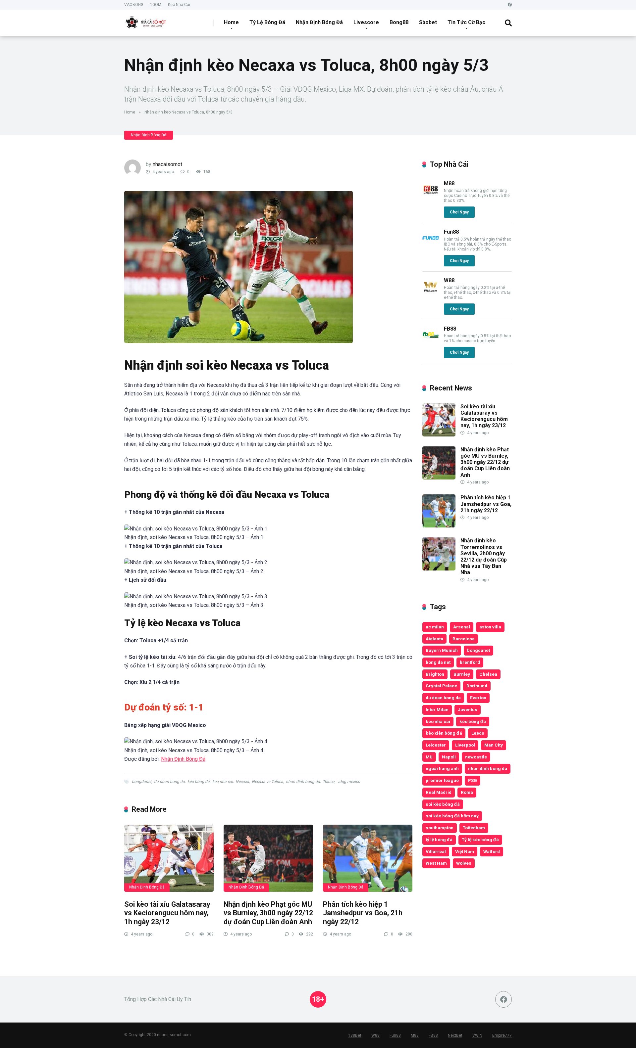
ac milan (435, 626)
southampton (439, 827)
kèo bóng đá (198, 781)
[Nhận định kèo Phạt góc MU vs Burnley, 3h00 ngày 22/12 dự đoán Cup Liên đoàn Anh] (268, 858)
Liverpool (465, 745)
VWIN (477, 1035)
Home (231, 22)
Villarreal (436, 851)
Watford (491, 851)
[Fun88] (430, 244)
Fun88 (451, 232)
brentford (470, 662)
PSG (472, 780)
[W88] (430, 293)
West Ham (436, 863)
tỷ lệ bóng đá (439, 839)
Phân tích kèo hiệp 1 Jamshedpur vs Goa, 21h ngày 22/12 (362, 913)
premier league (442, 780)
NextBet (455, 1035)
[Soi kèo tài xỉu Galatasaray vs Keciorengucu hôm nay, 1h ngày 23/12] (169, 858)
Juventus (467, 709)
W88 (449, 280)
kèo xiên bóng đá (444, 733)
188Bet (354, 1035)
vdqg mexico (348, 781)
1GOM (155, 4)
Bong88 (399, 22)
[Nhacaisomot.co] (146, 20)
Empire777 (502, 1035)
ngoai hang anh (442, 768)
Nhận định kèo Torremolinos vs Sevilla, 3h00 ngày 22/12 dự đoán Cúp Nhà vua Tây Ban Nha (483, 556)
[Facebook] (510, 5)
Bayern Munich (442, 650)
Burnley (461, 674)
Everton (478, 697)
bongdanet (141, 781)
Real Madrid (438, 792)
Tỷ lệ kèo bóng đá (480, 839)
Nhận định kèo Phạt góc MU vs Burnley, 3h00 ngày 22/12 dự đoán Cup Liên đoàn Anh (268, 913)
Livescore (366, 22)
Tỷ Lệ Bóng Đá (267, 22)
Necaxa (242, 781)
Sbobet (428, 22)
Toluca (329, 781)
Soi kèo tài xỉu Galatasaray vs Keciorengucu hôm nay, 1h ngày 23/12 (167, 913)
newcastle (476, 756)
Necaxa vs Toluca (267, 781)
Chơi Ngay (459, 212)
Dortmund (476, 685)
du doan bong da (169, 781)
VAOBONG (133, 4)
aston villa (490, 626)
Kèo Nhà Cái (179, 4)
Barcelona (463, 638)
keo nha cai (222, 781)
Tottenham (474, 827)
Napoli (449, 756)
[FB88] (430, 341)
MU (429, 756)
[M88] (430, 196)
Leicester (436, 745)
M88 (449, 183)
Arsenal (461, 626)
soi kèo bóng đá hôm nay (452, 815)
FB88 (450, 329)
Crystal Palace (441, 685)
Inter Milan (437, 709)
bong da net (438, 662)
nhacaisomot (167, 164)
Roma (467, 792)
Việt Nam (464, 851)
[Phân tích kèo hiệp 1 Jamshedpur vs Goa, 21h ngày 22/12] (367, 858)
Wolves (463, 863)
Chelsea (488, 674)
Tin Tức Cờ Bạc (466, 22)
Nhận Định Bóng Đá (319, 22)
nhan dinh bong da (303, 781)
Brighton (435, 674)
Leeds (477, 733)
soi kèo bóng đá (443, 804)
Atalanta (434, 638)
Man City (493, 745)
